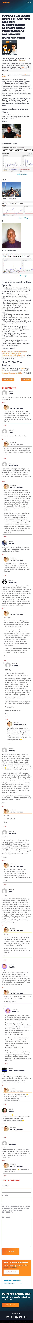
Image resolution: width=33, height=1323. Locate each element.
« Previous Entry (8, 379)
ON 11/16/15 (14, 663)
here (22, 67)
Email (5, 1195)
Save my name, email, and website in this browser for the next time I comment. (16, 1209)
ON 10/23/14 (13, 406)
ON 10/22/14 (11, 391)
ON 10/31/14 (11, 831)
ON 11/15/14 (11, 965)
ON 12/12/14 (11, 1109)
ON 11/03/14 (13, 864)
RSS (3, 370)
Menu (29, 2)
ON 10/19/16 (13, 1164)
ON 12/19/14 (13, 1127)
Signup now (11, 1272)
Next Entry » (26, 379)
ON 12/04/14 (11, 1068)
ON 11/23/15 (16, 722)
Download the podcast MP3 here (12, 373)
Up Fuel (6, 2)
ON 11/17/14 (12, 991)
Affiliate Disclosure (15, 1321)
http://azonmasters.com (12, 1100)
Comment (7, 1217)
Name (5, 1186)
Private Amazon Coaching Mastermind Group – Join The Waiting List (14, 352)
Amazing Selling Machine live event (13, 355)
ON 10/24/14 (11, 748)
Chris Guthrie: (16, 408)
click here (22, 60)
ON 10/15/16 (11, 1142)
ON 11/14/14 (11, 889)
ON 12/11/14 (12, 1088)
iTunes (23, 368)
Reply (3, 402)
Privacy (25, 1321)
